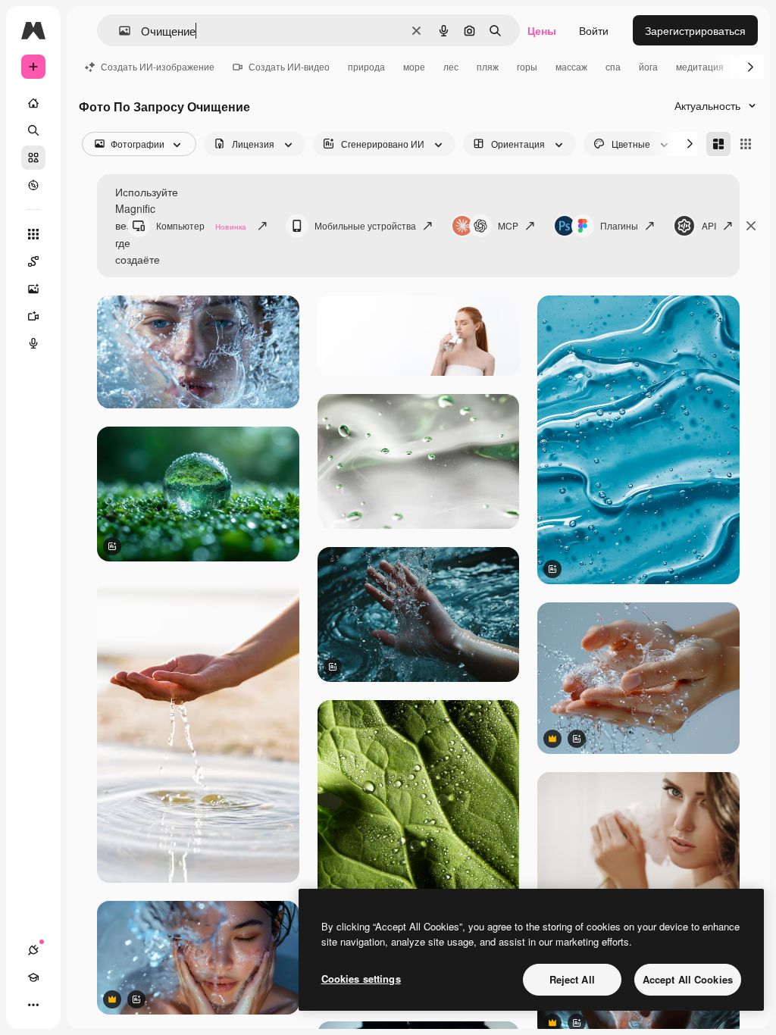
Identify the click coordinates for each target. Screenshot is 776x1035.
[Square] (746, 144)
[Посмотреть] (33, 185)
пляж (488, 66)
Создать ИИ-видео (289, 66)
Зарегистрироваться (695, 30)
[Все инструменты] (33, 234)
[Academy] (33, 977)
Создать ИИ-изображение (157, 66)
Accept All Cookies (688, 979)
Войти (594, 30)
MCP (508, 225)
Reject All (572, 979)
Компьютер (201, 225)
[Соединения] (33, 950)
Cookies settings (361, 978)
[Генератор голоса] (33, 343)
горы (527, 66)
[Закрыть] (751, 226)
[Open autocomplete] (118, 30)
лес (450, 66)
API (709, 225)
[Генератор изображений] (33, 289)
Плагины (619, 225)
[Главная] (33, 103)
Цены (541, 30)
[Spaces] (33, 261)
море (414, 66)
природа (366, 66)
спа (613, 66)
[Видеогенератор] (33, 316)
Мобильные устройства (365, 225)
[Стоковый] (33, 157)
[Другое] (33, 1005)
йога (648, 66)
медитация (700, 66)
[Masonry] (718, 144)
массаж (571, 66)
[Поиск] (33, 130)
